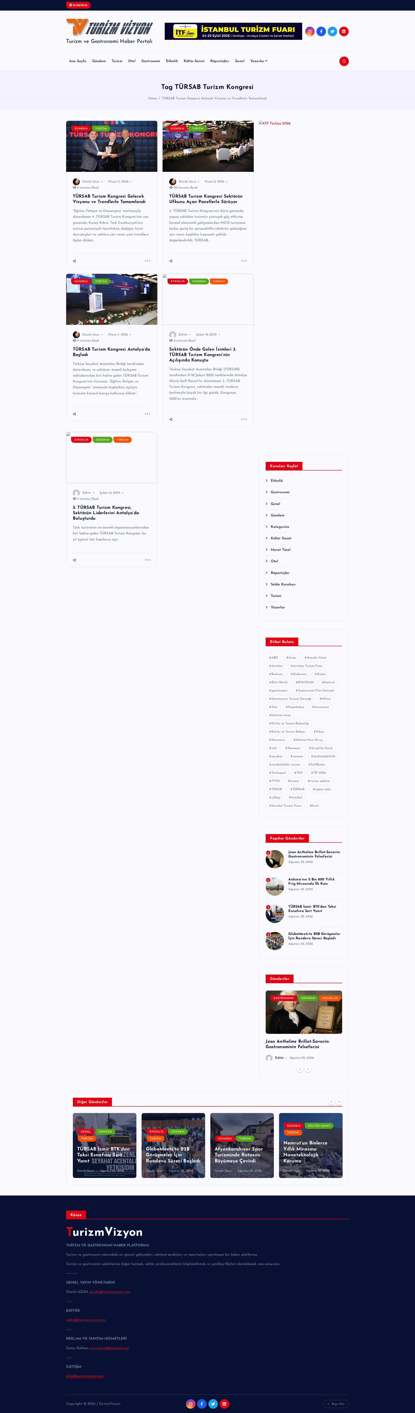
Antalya (277, 666)
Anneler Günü (316, 657)
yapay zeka (323, 789)
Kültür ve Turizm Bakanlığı (290, 723)
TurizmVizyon (104, 1233)
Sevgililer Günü (322, 748)
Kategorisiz (280, 527)
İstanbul (296, 797)
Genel (239, 61)
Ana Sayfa (77, 61)
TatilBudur (318, 764)
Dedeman (299, 674)
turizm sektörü (320, 781)
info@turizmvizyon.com (84, 1376)
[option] (304, 1026)
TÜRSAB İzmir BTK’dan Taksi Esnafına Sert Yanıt (103, 1155)
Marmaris (278, 740)
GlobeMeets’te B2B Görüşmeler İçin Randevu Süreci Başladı (173, 1155)
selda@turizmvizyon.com (86, 1320)
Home (152, 98)
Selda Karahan (283, 584)
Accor (292, 657)
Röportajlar (219, 61)
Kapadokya (296, 707)
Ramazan (294, 748)
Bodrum (277, 674)
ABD (274, 657)
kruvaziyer (321, 707)
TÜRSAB (299, 789)
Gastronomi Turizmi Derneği (291, 699)
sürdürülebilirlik (324, 756)
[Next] (308, 1069)
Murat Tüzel (280, 550)
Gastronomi (150, 61)
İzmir (315, 805)
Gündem (99, 61)
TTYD (275, 781)
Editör (183, 334)
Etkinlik (172, 61)
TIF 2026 (319, 773)
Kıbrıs (320, 731)
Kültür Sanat (194, 61)
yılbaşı (276, 797)
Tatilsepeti (278, 773)
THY (300, 773)
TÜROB (276, 789)
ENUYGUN (306, 682)
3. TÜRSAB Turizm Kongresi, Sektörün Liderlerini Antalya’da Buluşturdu (106, 513)
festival (329, 682)
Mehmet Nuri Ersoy (309, 740)
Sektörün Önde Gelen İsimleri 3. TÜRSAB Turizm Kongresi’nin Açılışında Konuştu (202, 355)
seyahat (276, 756)
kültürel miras (281, 715)
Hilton (326, 699)
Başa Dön (338, 1404)
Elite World (279, 682)
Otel (132, 61)
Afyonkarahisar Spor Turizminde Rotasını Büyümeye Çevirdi (239, 1155)
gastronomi (279, 690)
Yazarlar (257, 61)
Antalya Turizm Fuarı (308, 666)
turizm (294, 781)
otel (274, 748)
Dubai (321, 674)
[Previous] (300, 1069)
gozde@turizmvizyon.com (109, 1292)
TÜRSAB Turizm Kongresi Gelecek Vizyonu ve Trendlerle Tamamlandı (214, 98)
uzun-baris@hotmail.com (109, 1348)
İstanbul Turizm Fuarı (286, 805)
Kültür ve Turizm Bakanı (288, 731)
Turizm (117, 61)
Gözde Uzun (91, 181)
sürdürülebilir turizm (285, 764)
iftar (274, 707)
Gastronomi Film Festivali (316, 690)
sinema (298, 756)
